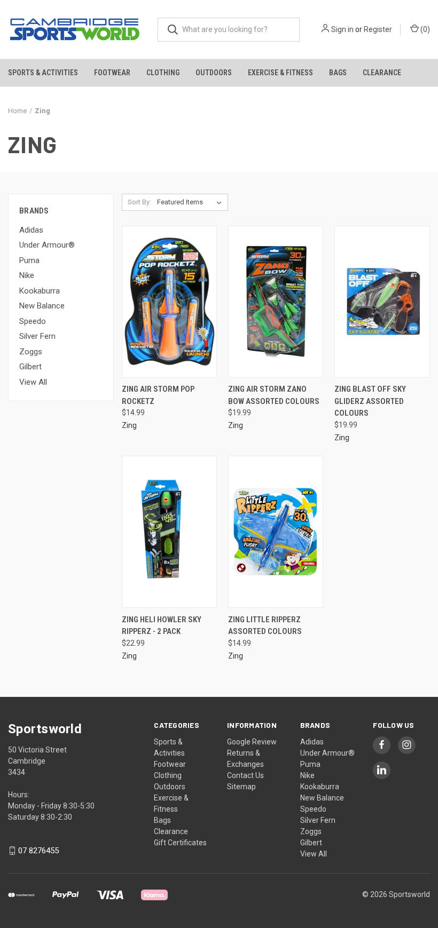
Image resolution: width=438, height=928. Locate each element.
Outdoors (213, 72)
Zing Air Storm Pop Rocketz (158, 395)
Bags (338, 72)
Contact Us (245, 775)
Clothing (162, 72)
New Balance (42, 306)
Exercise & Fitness (280, 72)
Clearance (382, 72)
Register (378, 29)
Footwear (112, 72)
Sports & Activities (43, 72)
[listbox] (191, 202)
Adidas (31, 230)
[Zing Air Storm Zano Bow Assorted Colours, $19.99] (275, 302)
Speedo (32, 321)
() (424, 29)
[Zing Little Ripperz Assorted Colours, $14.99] (275, 532)
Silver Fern (37, 336)
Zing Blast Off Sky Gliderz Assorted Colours (370, 401)
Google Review (252, 741)
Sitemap (241, 786)
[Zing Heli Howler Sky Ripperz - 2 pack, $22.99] (169, 532)
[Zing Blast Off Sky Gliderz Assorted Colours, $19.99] (382, 302)
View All (33, 382)
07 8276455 (38, 850)
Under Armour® (47, 245)
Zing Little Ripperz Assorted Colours (265, 626)
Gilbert (30, 366)
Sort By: (139, 202)
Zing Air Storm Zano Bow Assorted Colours (273, 395)
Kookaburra (39, 291)
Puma (29, 260)
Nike (26, 275)
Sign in (342, 29)
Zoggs (30, 351)
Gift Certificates (180, 842)
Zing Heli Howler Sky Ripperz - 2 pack (161, 626)
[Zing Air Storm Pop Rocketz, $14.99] (169, 302)
